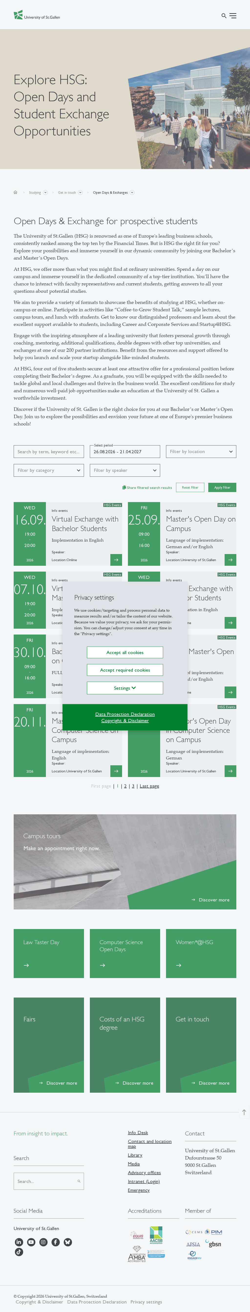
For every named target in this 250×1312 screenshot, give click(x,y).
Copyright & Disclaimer (125, 720)
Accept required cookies (125, 670)
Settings (123, 688)
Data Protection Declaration (125, 714)
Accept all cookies (125, 652)
